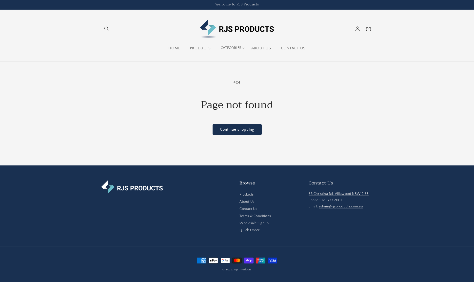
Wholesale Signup (254, 223)
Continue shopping (237, 129)
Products (246, 195)
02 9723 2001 (331, 200)
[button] (106, 28)
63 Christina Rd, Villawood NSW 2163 (339, 194)
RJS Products (242, 269)
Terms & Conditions (255, 216)
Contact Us (248, 209)
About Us (247, 202)
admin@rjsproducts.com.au (341, 206)
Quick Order (249, 230)
